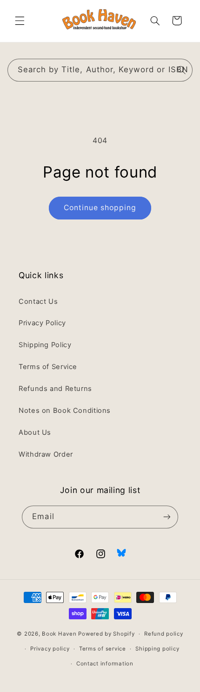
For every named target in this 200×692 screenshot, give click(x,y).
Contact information (104, 663)
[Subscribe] (166, 517)
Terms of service (102, 648)
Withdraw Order (46, 454)
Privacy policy (49, 648)
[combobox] (100, 70)
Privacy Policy (42, 323)
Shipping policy (157, 648)
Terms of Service (48, 367)
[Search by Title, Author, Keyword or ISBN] (181, 70)
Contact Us (38, 301)
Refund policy (163, 633)
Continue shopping (100, 207)
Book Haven (59, 633)
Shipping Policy (45, 345)
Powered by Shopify (106, 633)
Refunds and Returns (55, 388)
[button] (19, 20)
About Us (35, 432)
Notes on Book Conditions (65, 410)
